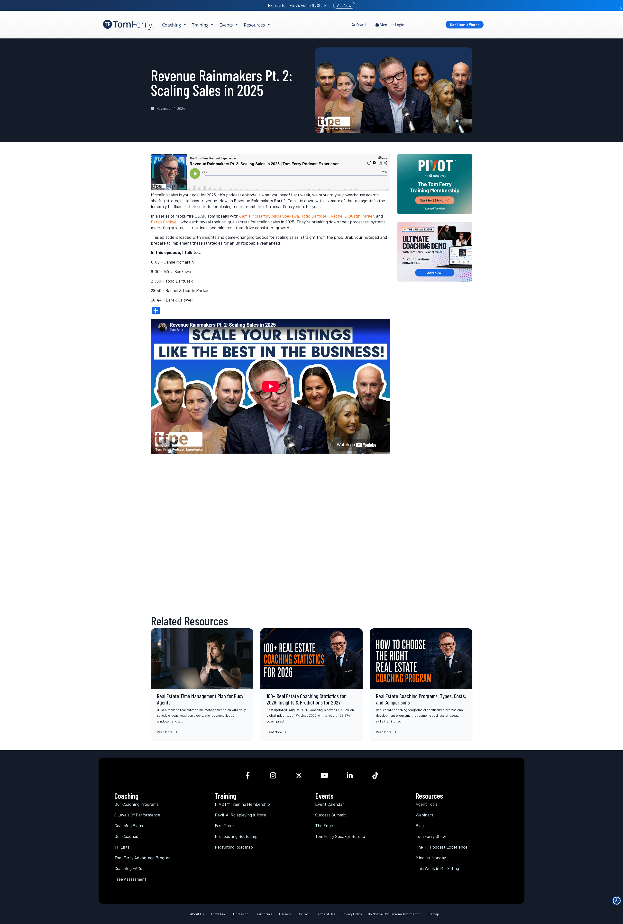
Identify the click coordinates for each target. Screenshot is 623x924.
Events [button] (227, 25)
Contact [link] (304, 914)
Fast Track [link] (225, 825)
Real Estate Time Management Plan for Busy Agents (202, 684)
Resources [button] (255, 25)
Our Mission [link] (240, 914)
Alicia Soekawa (285, 216)
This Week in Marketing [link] (437, 868)
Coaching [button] (172, 25)
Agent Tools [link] (427, 804)
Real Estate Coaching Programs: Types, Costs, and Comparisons (421, 684)
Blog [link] (420, 825)
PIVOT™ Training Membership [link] (242, 804)
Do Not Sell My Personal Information (394, 914)
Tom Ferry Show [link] (431, 836)
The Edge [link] (324, 825)
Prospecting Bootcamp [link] (236, 836)
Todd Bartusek (315, 216)
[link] (128, 24)
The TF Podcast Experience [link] (441, 847)
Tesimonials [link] (263, 914)
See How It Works (464, 24)
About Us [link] (197, 914)
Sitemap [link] (432, 914)
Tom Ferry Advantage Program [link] (143, 857)
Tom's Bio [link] (218, 914)
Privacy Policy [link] (351, 914)
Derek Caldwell (164, 221)
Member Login (391, 24)
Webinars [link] (424, 814)
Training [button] (201, 25)
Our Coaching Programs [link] (136, 804)
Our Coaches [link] (126, 836)
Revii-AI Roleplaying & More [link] (240, 814)
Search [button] (361, 24)
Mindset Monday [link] (431, 857)
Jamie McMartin (254, 216)
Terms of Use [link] (325, 914)
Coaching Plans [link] (128, 825)
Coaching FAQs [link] (128, 868)
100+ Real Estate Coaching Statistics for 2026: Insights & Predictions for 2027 (311, 684)
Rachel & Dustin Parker (352, 216)
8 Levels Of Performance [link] (137, 814)
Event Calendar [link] (329, 804)
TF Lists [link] (121, 847)
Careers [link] (285, 914)
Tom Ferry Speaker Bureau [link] (340, 836)
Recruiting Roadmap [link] (234, 847)
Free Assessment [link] (130, 879)
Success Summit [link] (330, 814)
